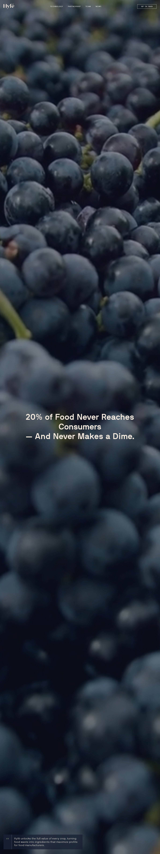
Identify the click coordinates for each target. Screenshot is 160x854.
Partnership (74, 6)
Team (88, 6)
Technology (56, 6)
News (98, 6)
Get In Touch (147, 6)
